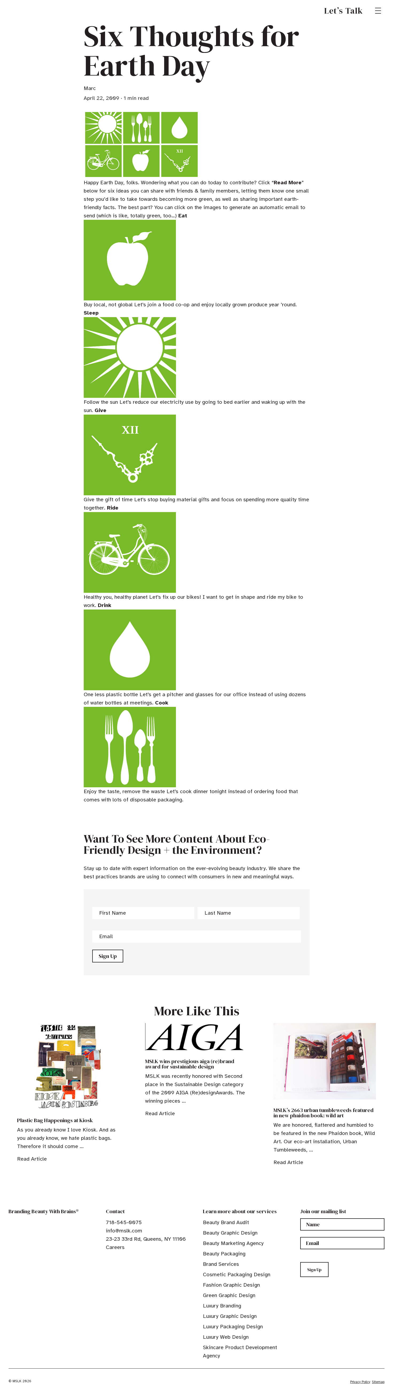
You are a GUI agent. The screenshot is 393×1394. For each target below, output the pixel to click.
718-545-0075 (124, 1222)
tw (116, 1259)
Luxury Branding (222, 1305)
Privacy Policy (360, 1382)
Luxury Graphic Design (230, 1316)
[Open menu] (378, 10)
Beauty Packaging (224, 1253)
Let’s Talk (343, 10)
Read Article (32, 1159)
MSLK (28, 10)
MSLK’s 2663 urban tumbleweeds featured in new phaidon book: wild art (323, 1112)
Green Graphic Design (229, 1295)
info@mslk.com (124, 1230)
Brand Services (221, 1264)
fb (108, 1259)
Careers (115, 1247)
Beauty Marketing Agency (233, 1243)
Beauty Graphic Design (230, 1232)
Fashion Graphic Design (231, 1285)
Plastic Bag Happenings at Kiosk (55, 1120)
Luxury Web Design (226, 1337)
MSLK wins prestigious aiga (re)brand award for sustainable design (189, 1064)
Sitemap (378, 1382)
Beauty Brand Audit (226, 1222)
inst (133, 1259)
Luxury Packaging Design (233, 1326)
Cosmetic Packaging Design (236, 1274)
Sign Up (108, 956)
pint (124, 1259)
